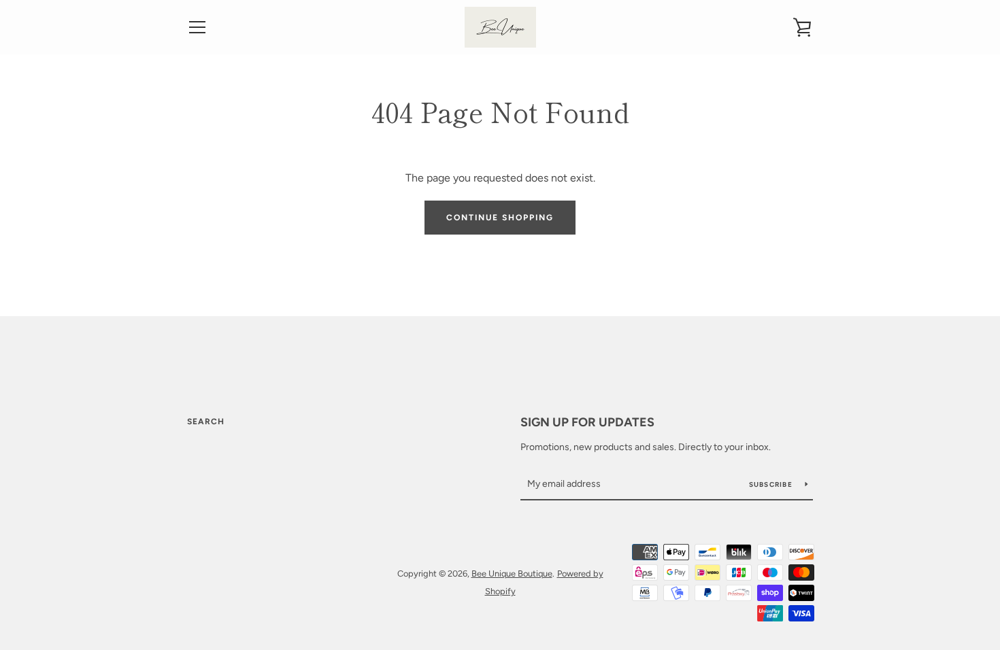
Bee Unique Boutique (511, 573)
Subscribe (772, 484)
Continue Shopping (500, 217)
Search (205, 421)
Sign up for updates (587, 422)
